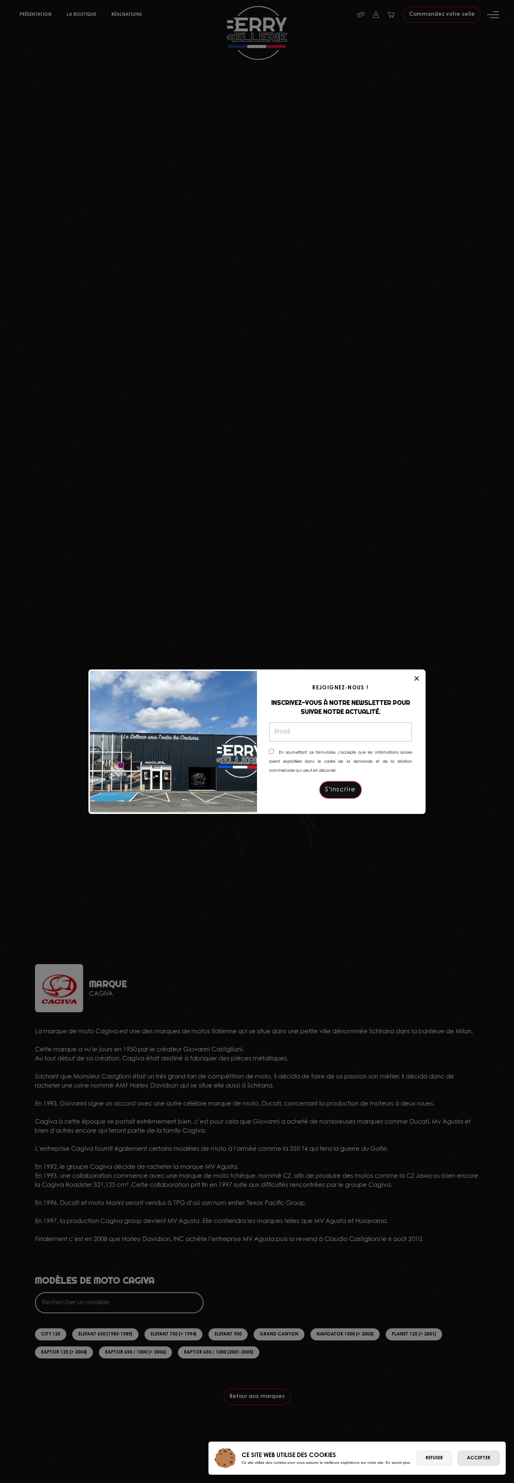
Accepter (478, 1458)
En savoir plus (398, 1462)
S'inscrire (340, 790)
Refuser (434, 1458)
